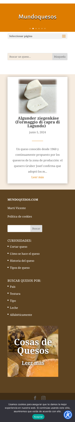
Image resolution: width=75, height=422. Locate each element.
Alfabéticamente (21, 315)
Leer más (37, 177)
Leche (14, 308)
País (12, 287)
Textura (15, 294)
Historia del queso (22, 261)
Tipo (13, 301)
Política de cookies (20, 216)
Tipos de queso (20, 268)
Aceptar (38, 416)
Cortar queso (18, 247)
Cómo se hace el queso (25, 254)
